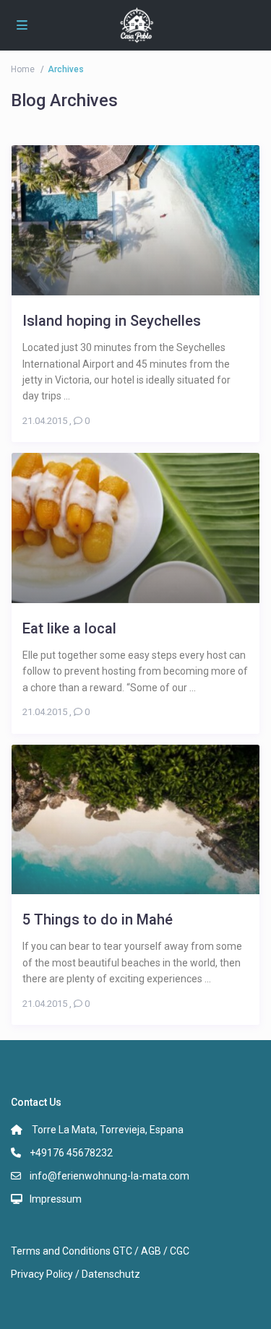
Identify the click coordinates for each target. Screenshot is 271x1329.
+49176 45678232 (71, 1153)
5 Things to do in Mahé (97, 919)
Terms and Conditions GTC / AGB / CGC (100, 1251)
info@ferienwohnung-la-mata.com (109, 1176)
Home (23, 69)
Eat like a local (69, 628)
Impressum (56, 1199)
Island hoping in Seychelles (111, 320)
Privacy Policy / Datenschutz (75, 1274)
